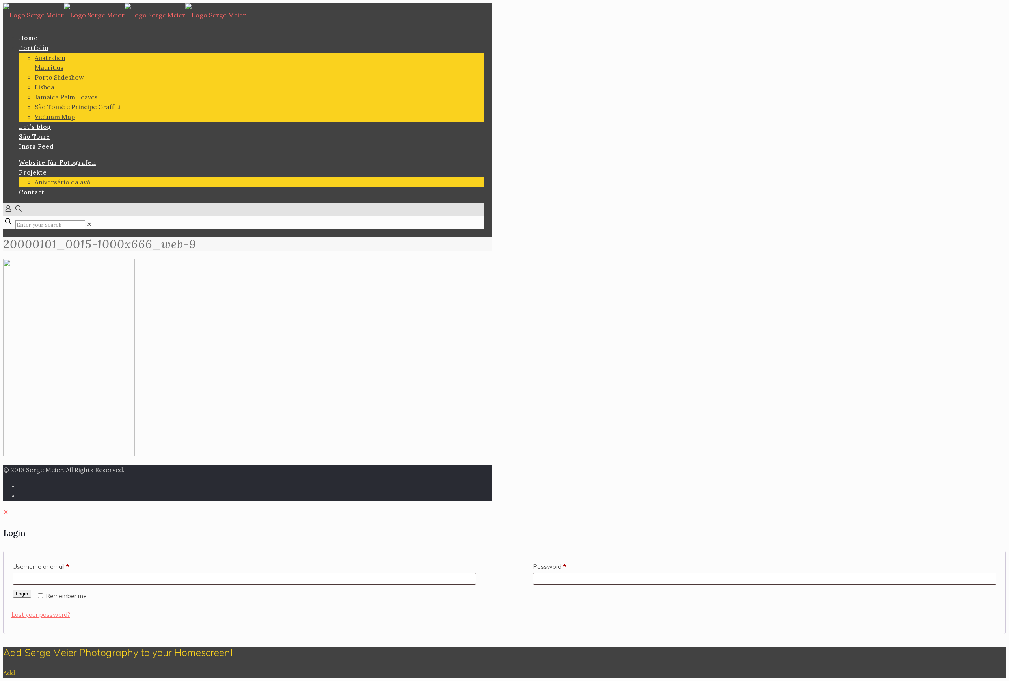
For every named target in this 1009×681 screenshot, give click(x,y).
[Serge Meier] (124, 15)
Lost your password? (40, 614)
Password (549, 566)
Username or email (41, 566)
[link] (89, 224)
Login (22, 594)
